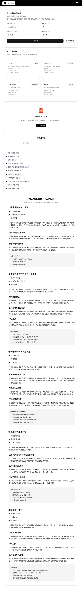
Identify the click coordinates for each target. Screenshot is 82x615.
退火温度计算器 (14, 153)
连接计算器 (12, 160)
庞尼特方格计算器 (14, 174)
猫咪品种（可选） (12, 31)
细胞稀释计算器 (14, 188)
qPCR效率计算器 (14, 178)
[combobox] (45, 27)
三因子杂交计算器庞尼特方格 (18, 181)
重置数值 (71, 41)
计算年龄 (35, 41)
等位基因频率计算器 (15, 163)
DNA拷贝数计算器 (14, 171)
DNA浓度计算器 (14, 156)
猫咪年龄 (9, 23)
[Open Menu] (77, 3)
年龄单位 (44, 23)
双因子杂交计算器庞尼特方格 (18, 167)
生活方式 (44, 31)
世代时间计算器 (14, 185)
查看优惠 (42, 126)
